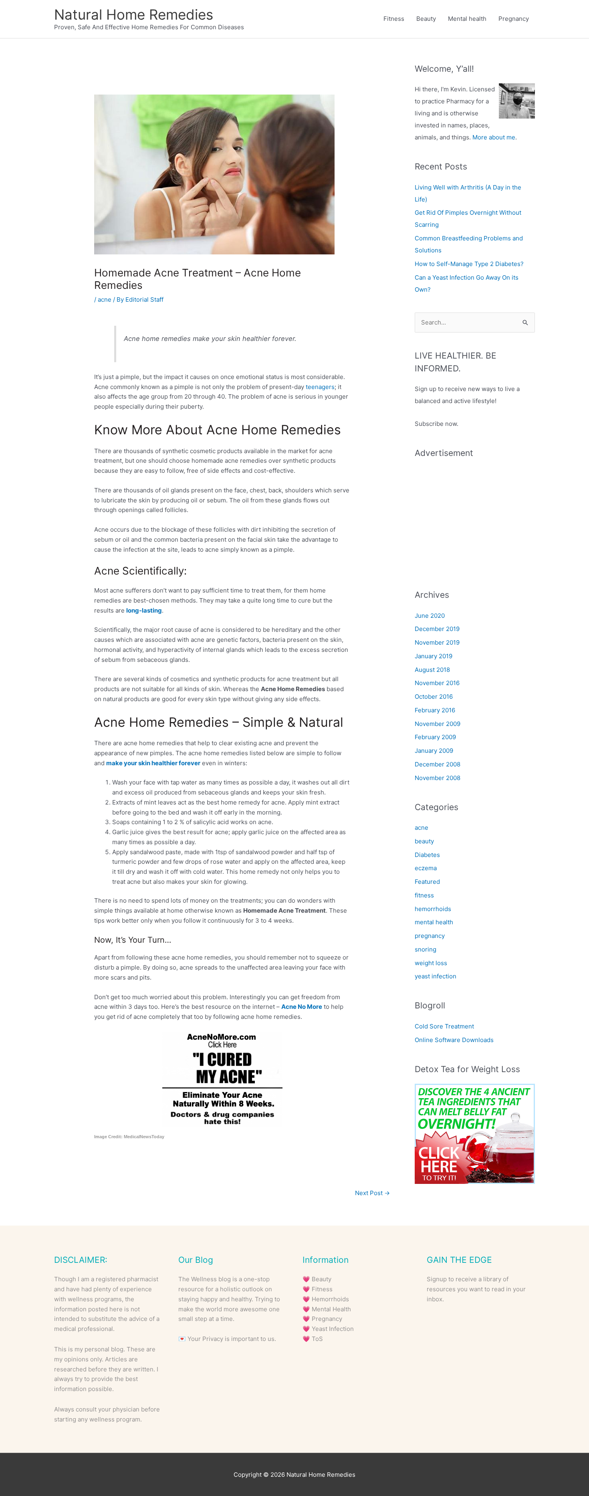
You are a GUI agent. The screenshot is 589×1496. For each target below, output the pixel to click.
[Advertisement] (475, 518)
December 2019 (437, 629)
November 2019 (437, 642)
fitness (424, 895)
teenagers (320, 387)
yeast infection (435, 976)
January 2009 (434, 750)
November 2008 (437, 778)
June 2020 (430, 615)
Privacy (212, 1339)
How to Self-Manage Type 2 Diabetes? (469, 264)
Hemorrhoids (330, 1299)
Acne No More (301, 1006)
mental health (434, 922)
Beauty (426, 18)
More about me (493, 137)
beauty (424, 841)
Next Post (372, 1193)
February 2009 (435, 737)
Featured (427, 881)
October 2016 (434, 696)
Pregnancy (513, 18)
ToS (317, 1339)
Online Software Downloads (454, 1040)
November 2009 (437, 724)
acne (104, 299)
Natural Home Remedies (133, 14)
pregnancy (430, 936)
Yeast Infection (333, 1329)
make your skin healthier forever (153, 763)
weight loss (431, 963)
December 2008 (437, 764)
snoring (425, 949)
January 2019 (433, 656)
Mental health (467, 18)
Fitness (393, 18)
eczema (426, 868)
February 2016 (435, 710)
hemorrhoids (433, 909)
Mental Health (331, 1309)
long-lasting (144, 610)
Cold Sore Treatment (444, 1026)
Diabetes (427, 855)
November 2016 (437, 683)
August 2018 (432, 669)
